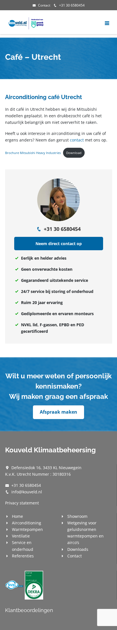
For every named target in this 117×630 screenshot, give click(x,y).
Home (17, 516)
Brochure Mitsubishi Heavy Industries (33, 153)
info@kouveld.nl (26, 491)
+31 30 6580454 (72, 5)
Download (74, 153)
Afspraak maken (58, 412)
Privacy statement (22, 503)
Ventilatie (21, 536)
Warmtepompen (27, 529)
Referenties (23, 556)
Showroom (77, 516)
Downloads (77, 549)
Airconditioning (26, 523)
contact (77, 140)
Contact (44, 5)
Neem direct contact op (58, 243)
